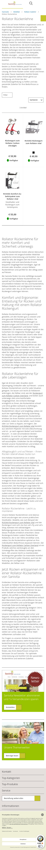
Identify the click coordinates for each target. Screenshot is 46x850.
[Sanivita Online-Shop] (12, 5)
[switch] (40, 846)
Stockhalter (26, 496)
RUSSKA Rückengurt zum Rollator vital (33, 142)
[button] (12, 164)
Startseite (5, 12)
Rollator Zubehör (30, 12)
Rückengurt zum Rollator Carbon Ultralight (12, 143)
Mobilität (16, 12)
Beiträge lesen (12, 755)
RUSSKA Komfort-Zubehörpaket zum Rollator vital (12, 196)
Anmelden (10, 707)
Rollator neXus (8, 347)
